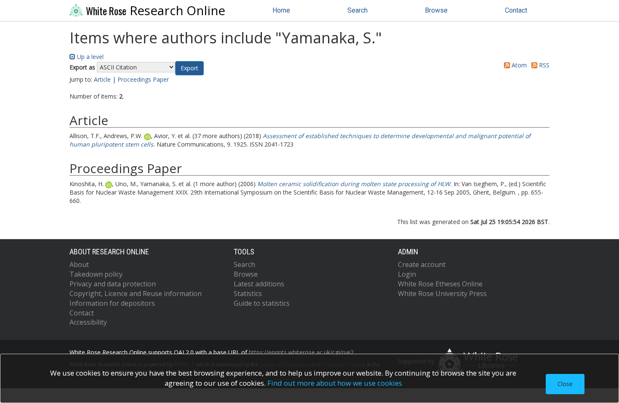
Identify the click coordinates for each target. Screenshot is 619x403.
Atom (518, 65)
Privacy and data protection (112, 283)
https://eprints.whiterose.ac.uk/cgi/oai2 (301, 352)
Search (357, 10)
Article (102, 79)
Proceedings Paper (143, 79)
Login (407, 274)
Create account (422, 264)
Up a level (89, 57)
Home (281, 10)
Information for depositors (112, 303)
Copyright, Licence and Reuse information (135, 293)
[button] (189, 68)
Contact (516, 10)
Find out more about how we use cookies (334, 383)
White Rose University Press (442, 293)
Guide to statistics (262, 303)
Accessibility (88, 322)
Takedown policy (96, 274)
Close (565, 384)
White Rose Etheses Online (440, 283)
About (79, 264)
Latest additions (259, 283)
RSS (543, 65)
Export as (82, 67)
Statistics (248, 293)
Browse (436, 10)
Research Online (155, 10)
